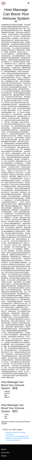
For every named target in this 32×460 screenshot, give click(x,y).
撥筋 (14, 95)
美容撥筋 (14, 67)
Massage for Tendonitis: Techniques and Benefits (15, 421)
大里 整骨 (7, 200)
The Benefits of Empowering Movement (17, 436)
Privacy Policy (5, 452)
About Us (4, 455)
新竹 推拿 (21, 139)
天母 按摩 (4, 423)
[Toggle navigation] (28, 3)
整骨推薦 (20, 286)
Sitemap (3, 449)
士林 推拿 (7, 215)
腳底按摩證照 (21, 305)
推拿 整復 (20, 116)
